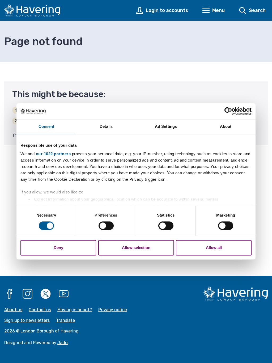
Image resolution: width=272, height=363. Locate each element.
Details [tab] (106, 126)
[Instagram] (27, 293)
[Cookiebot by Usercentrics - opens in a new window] (228, 111)
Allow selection (136, 248)
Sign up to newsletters (27, 320)
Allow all (214, 248)
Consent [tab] (46, 126)
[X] (45, 293)
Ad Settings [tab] (166, 126)
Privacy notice (112, 309)
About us (13, 309)
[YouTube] (63, 293)
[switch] (106, 225)
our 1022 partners (53, 153)
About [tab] (226, 126)
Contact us (40, 309)
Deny (58, 248)
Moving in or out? (74, 309)
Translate (65, 320)
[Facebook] (9, 293)
